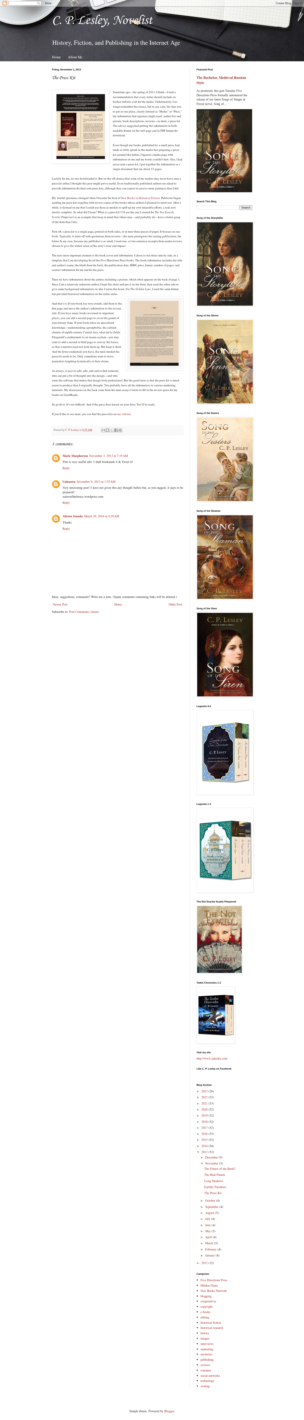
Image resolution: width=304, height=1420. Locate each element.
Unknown (69, 481)
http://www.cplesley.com (212, 1058)
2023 (205, 1091)
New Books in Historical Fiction (140, 198)
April (209, 1237)
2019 (205, 1115)
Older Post (175, 604)
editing (205, 1317)
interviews (207, 1344)
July (208, 1219)
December (212, 1157)
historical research (212, 1328)
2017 (205, 1127)
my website (124, 414)
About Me (75, 57)
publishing (207, 1359)
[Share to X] (111, 430)
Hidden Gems (209, 1285)
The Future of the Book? (219, 1168)
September (212, 1207)
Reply (66, 468)
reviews (205, 1365)
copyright (207, 1306)
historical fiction (211, 1322)
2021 (205, 1103)
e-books (205, 1312)
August (210, 1213)
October (210, 1200)
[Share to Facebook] (116, 430)
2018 (205, 1121)
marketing (207, 1349)
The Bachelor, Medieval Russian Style (221, 80)
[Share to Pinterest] (120, 430)
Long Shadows (213, 1181)
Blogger (169, 1411)
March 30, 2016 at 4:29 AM (101, 516)
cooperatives (208, 1301)
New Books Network (214, 1291)
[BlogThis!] (107, 430)
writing (205, 1386)
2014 (205, 1146)
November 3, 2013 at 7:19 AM (108, 456)
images (205, 1338)
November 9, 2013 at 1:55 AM (96, 481)
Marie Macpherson (75, 455)
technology (207, 1381)
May (208, 1231)
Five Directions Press (214, 1280)
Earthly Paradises (215, 1187)
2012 (205, 1263)
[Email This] (103, 430)
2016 (205, 1133)
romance (206, 1370)
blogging (206, 1296)
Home (56, 57)
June (208, 1225)
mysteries (206, 1354)
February (211, 1249)
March (209, 1243)
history (205, 1333)
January (210, 1255)
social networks (210, 1375)
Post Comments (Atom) (84, 612)
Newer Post (60, 604)
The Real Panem (214, 1174)
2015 (205, 1140)
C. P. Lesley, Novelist (102, 20)
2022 (205, 1097)
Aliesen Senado (73, 516)
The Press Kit (212, 1193)
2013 (205, 1152)
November (212, 1163)
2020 (205, 1109)
